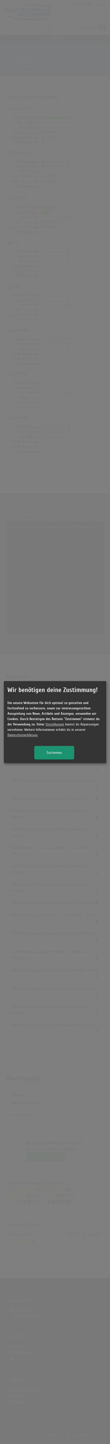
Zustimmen (54, 753)
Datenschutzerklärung (22, 735)
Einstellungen (55, 724)
